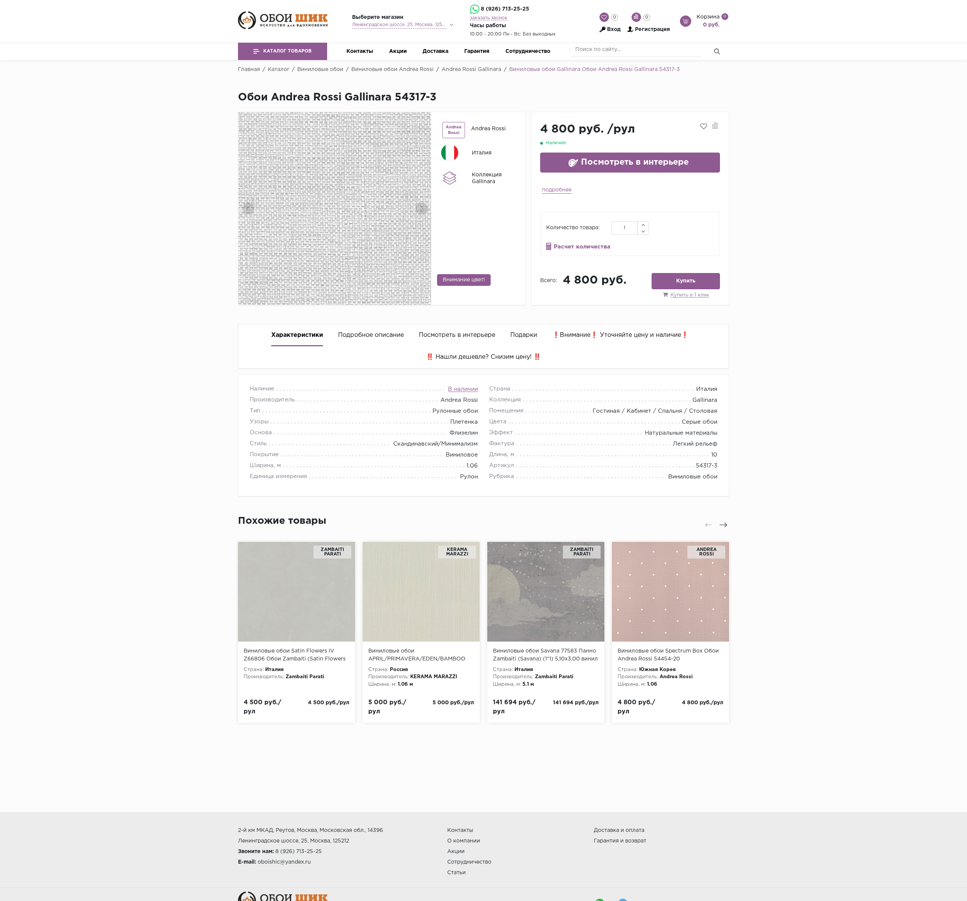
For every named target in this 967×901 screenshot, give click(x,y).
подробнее (557, 190)
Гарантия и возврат (620, 841)
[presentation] (248, 208)
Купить (685, 281)
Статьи (456, 872)
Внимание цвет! (464, 280)
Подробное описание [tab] (371, 335)
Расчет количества (582, 246)
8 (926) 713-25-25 (505, 9)
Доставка (435, 51)
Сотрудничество (527, 51)
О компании (463, 841)
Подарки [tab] (523, 335)
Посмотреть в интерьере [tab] (457, 335)
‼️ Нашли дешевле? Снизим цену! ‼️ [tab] (483, 357)
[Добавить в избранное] (703, 126)
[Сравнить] (715, 126)
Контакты (359, 51)
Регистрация (652, 29)
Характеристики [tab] (297, 335)
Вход (614, 29)
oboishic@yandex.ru (284, 862)
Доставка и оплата (619, 830)
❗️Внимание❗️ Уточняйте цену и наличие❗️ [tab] (620, 335)
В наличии (463, 389)
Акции (398, 51)
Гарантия (477, 51)
